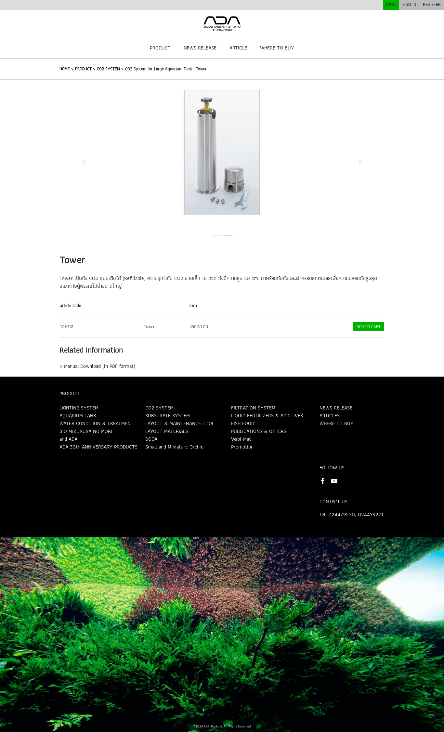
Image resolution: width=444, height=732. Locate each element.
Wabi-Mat (241, 439)
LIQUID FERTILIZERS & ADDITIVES (267, 415)
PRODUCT (160, 48)
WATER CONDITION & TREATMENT (96, 423)
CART (391, 4)
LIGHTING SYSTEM (78, 408)
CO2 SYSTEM (108, 68)
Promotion (242, 447)
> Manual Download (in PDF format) (97, 366)
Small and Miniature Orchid (174, 447)
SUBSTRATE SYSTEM (167, 415)
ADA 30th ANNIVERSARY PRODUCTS (98, 447)
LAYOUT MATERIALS (166, 431)
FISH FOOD (242, 423)
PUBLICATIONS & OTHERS (258, 431)
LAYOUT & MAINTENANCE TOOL (179, 423)
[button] (83, 162)
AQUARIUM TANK (77, 415)
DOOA (151, 439)
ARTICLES (330, 415)
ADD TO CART (369, 326)
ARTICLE (238, 48)
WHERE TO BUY (277, 48)
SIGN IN (409, 4)
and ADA (68, 439)
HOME (64, 68)
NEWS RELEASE (200, 48)
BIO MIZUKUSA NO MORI (85, 431)
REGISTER (432, 4)
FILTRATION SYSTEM (253, 408)
